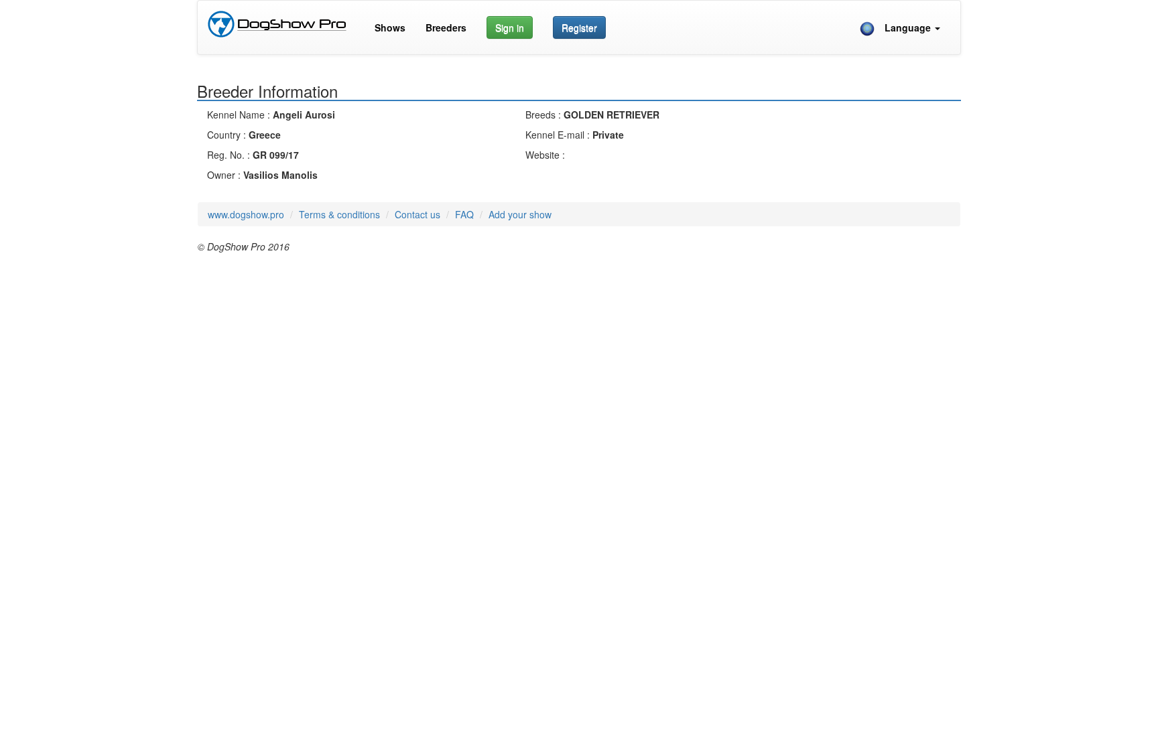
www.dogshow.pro (246, 214)
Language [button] (904, 27)
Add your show (520, 214)
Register (579, 27)
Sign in (509, 27)
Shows (390, 27)
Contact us (417, 214)
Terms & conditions (339, 214)
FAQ (464, 214)
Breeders (446, 27)
